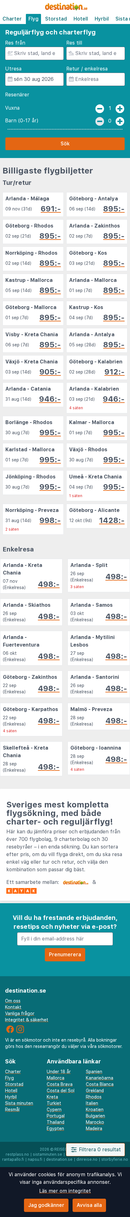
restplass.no (17, 1154)
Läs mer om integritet (65, 1191)
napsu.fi (35, 1159)
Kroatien (94, 1109)
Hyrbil (102, 19)
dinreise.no (87, 1159)
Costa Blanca (100, 1084)
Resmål (12, 1109)
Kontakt (13, 1007)
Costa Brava (60, 1084)
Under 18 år (59, 1071)
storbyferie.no (114, 1159)
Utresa (13, 69)
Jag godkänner (46, 1205)
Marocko (95, 1122)
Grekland (95, 1090)
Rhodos (94, 1096)
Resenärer (17, 95)
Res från (15, 43)
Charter (12, 19)
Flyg (33, 19)
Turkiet (54, 1103)
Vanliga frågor (19, 1013)
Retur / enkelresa (87, 69)
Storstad (56, 19)
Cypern (54, 1109)
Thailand (55, 1122)
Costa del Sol (60, 1090)
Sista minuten (19, 1103)
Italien (92, 1103)
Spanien (94, 1071)
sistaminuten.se (47, 1154)
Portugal (56, 1115)
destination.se (59, 1159)
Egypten (55, 1128)
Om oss (13, 1000)
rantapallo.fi (13, 1159)
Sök (65, 144)
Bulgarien (95, 1115)
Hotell (81, 19)
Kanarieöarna (99, 1077)
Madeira (94, 1128)
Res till (74, 43)
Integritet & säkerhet (26, 1019)
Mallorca (55, 1077)
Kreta (52, 1096)
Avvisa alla (89, 1205)
